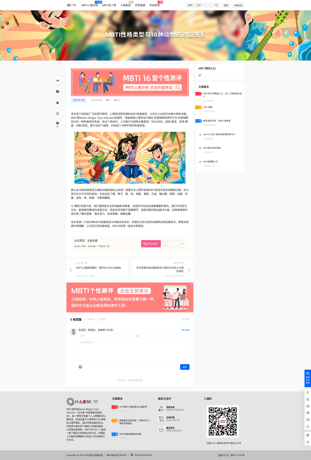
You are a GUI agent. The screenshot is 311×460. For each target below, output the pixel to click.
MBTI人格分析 (89, 4)
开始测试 (155, 4)
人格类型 (125, 4)
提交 (185, 367)
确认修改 (186, 330)
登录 (226, 5)
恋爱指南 (140, 5)
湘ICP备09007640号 (117, 455)
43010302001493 (143, 455)
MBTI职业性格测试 (94, 455)
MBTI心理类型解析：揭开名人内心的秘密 (98, 267)
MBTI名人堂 (109, 5)
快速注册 (238, 5)
